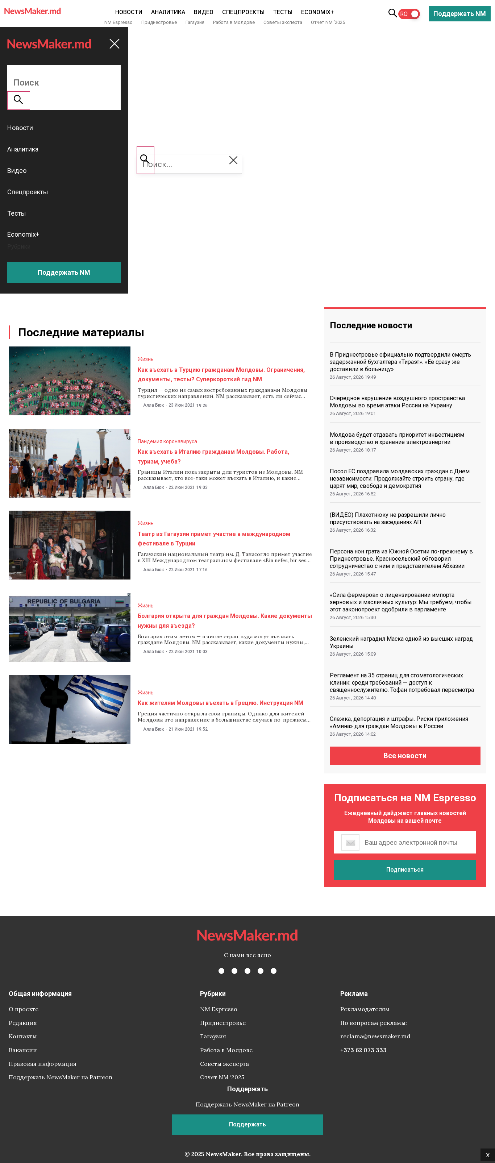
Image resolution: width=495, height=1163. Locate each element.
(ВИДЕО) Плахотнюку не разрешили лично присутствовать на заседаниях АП (388, 518)
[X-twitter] (234, 971)
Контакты (23, 1036)
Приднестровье (159, 22)
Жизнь (146, 359)
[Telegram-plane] (273, 971)
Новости (128, 12)
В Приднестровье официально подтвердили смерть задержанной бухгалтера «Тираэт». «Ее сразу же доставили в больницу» (400, 362)
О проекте (23, 1009)
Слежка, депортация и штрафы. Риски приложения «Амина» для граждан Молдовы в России (399, 722)
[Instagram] (247, 971)
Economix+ (317, 12)
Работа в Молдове (234, 22)
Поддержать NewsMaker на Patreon (60, 1077)
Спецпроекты (243, 12)
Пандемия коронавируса (167, 441)
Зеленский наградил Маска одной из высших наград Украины (401, 642)
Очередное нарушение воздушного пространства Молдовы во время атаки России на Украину (397, 402)
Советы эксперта (282, 22)
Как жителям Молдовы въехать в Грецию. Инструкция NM (220, 702)
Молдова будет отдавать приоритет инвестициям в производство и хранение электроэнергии (397, 438)
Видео (203, 12)
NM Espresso (118, 22)
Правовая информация (42, 1063)
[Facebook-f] (221, 971)
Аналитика (168, 12)
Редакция (23, 1022)
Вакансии (23, 1050)
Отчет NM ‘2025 (328, 22)
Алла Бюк (153, 405)
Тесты (282, 12)
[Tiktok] (260, 971)
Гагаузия (195, 22)
